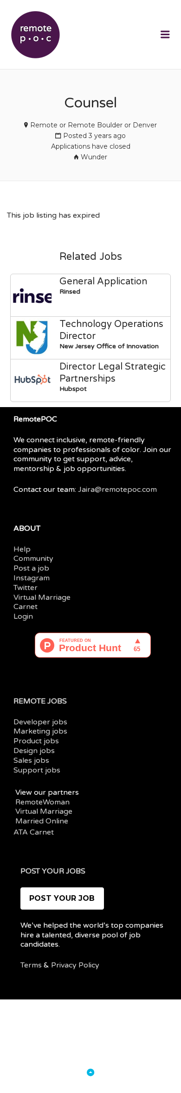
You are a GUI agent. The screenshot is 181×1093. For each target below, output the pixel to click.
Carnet (25, 606)
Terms (31, 965)
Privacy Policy (75, 965)
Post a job (31, 568)
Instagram (31, 578)
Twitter (25, 587)
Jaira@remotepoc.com (117, 489)
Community (33, 558)
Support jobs (36, 770)
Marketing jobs (40, 731)
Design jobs (34, 750)
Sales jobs (31, 760)
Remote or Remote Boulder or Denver (93, 125)
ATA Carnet (33, 832)
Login (23, 616)
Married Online (41, 821)
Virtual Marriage (42, 597)
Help (22, 549)
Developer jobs (40, 722)
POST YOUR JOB (62, 898)
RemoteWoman (42, 802)
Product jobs (36, 741)
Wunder (94, 157)
